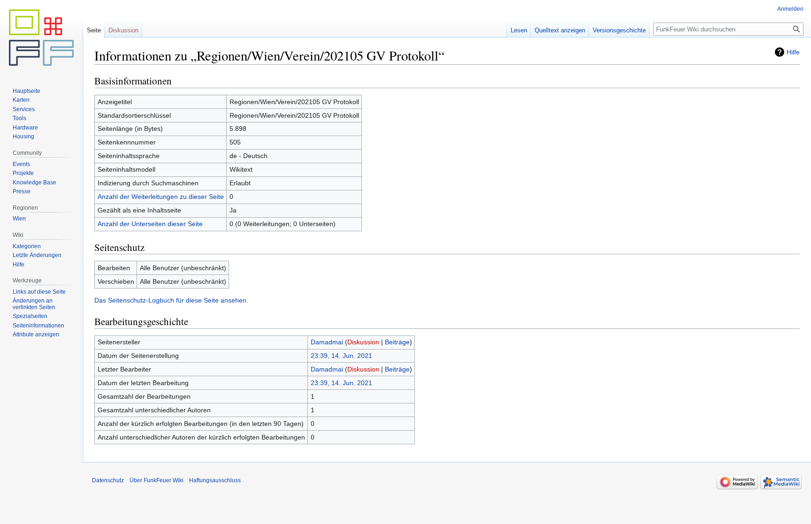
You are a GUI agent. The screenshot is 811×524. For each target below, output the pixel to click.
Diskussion (363, 342)
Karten (21, 100)
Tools (19, 118)
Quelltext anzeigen (560, 30)
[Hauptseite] (41, 37)
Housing (23, 136)
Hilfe (793, 52)
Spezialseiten (30, 316)
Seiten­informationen (38, 325)
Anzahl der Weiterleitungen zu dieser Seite (161, 196)
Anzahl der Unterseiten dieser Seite (150, 224)
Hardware (25, 127)
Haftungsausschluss (215, 480)
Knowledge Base (34, 182)
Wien (19, 218)
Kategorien (27, 246)
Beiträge (397, 342)
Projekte (23, 173)
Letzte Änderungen (37, 255)
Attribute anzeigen (36, 334)
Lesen (519, 30)
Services (24, 109)
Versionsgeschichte (619, 30)
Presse (22, 191)
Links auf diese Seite (39, 292)
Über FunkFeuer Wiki (157, 480)
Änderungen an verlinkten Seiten (34, 304)
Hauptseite (26, 91)
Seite (94, 30)
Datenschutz (108, 480)
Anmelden (790, 9)
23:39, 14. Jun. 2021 (341, 355)
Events (21, 164)
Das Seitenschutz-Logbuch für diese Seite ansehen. (171, 300)
